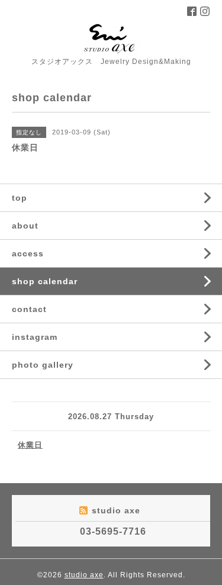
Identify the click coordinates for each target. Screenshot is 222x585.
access (28, 253)
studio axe (84, 575)
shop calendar (45, 281)
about (25, 225)
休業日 (30, 445)
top (19, 197)
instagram (34, 337)
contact (29, 309)
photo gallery (42, 364)
